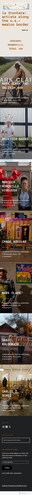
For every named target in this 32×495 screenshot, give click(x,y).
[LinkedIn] (6, 426)
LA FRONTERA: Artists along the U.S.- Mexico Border (15, 18)
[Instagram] (3, 426)
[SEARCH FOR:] (16, 440)
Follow (7, 468)
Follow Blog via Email (10, 449)
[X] (9, 426)
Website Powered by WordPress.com (14, 486)
